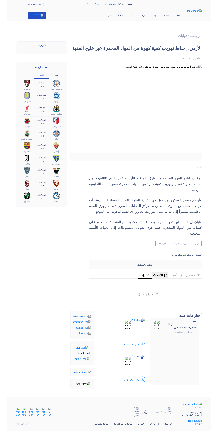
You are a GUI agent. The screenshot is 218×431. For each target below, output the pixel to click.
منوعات (143, 16)
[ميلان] (27, 183)
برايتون (56, 101)
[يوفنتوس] (27, 158)
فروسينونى (56, 164)
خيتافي (56, 139)
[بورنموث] (27, 83)
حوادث (120, 16)
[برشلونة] (27, 145)
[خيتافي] (56, 133)
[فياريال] (27, 120)
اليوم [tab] (42, 75)
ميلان (27, 189)
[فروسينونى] (56, 158)
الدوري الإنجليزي (41, 82)
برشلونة (27, 151)
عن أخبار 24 (154, 424)
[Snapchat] (18, 411)
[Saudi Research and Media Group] (190, 422)
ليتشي (27, 176)
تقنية (131, 16)
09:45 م (42, 186)
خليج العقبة (162, 243)
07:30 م (42, 161)
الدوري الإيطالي (41, 157)
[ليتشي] (27, 170)
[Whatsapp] (82, 321)
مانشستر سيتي (56, 89)
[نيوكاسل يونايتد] (56, 108)
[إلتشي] (56, 145)
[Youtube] (30, 411)
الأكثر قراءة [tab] (41, 46)
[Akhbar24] (190, 406)
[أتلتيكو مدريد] (56, 120)
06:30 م (42, 111)
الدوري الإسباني (41, 120)
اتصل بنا (141, 424)
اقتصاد (166, 16)
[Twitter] (83, 327)
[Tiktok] (24, 411)
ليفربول (27, 114)
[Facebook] (82, 316)
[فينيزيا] (56, 170)
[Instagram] (37, 411)
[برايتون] (56, 95)
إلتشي (56, 151)
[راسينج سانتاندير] (27, 133)
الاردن (197, 243)
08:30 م (42, 136)
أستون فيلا (27, 101)
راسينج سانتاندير (27, 139)
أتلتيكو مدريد (56, 126)
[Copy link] (85, 333)
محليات (178, 16)
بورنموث (27, 89)
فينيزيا (56, 176)
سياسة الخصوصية (101, 424)
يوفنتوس (27, 164)
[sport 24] (37, 15)
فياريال (27, 126)
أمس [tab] (56, 75)
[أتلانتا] (56, 195)
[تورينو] (56, 183)
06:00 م (42, 123)
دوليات (154, 16)
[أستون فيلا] (27, 95)
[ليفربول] (27, 108)
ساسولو (27, 201)
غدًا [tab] (27, 75)
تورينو (56, 189)
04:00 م (42, 86)
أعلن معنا (168, 424)
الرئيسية (196, 36)
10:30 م (42, 148)
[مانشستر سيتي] (56, 83)
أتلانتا (56, 201)
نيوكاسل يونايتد (56, 114)
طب (109, 16)
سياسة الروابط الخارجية (123, 424)
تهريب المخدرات (180, 243)
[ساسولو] (27, 195)
